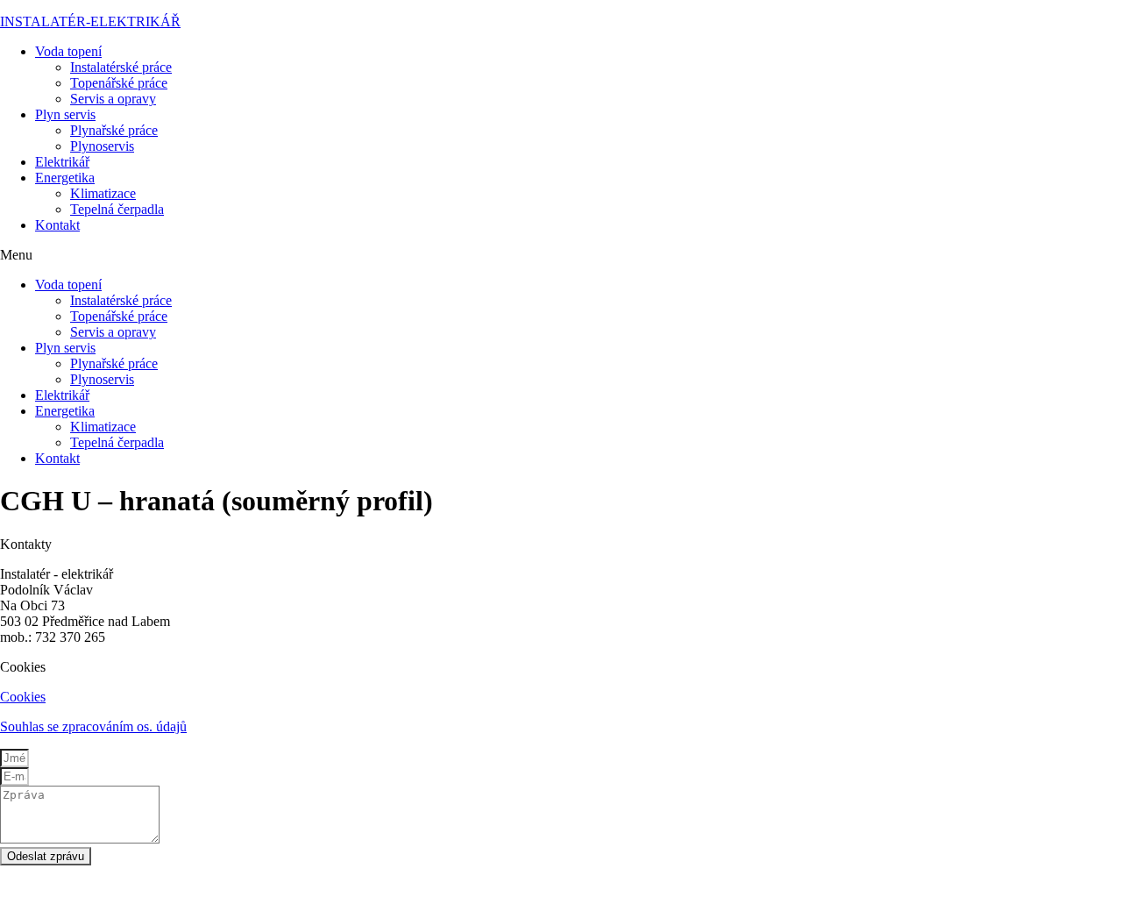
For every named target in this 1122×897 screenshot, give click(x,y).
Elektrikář (62, 161)
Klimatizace (103, 193)
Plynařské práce (114, 130)
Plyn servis (65, 114)
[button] (561, 255)
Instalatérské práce (121, 67)
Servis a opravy (113, 98)
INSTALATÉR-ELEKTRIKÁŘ (90, 21)
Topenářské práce (118, 82)
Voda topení (68, 51)
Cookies (23, 696)
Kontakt (57, 224)
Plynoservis (102, 146)
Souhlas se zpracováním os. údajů (93, 726)
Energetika (65, 177)
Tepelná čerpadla (117, 209)
